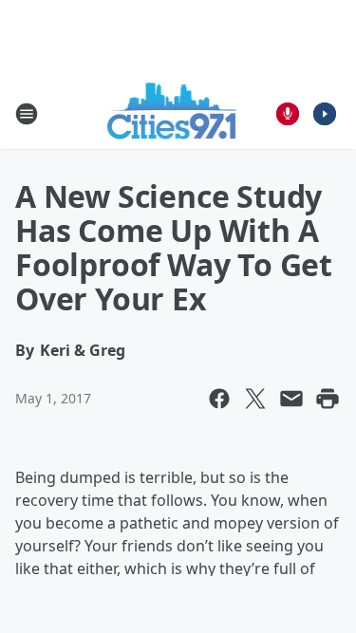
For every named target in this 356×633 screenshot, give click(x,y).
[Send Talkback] (287, 113)
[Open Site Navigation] (26, 113)
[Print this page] (327, 398)
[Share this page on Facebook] (219, 398)
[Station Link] (172, 113)
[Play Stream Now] (324, 113)
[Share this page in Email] (291, 398)
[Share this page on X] (255, 398)
